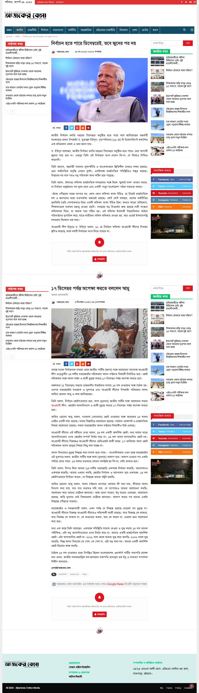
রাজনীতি (32, 30)
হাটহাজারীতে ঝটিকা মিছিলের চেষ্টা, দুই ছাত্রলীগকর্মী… (175, 60)
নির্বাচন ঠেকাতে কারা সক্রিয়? (179, 70)
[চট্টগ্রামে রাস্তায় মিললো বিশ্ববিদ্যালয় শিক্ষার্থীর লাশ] (157, 112)
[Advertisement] (131, 15)
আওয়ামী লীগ (63, 574)
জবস (155, 30)
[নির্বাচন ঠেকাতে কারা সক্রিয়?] (157, 74)
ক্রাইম (145, 30)
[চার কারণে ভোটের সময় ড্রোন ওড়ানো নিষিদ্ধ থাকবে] (157, 125)
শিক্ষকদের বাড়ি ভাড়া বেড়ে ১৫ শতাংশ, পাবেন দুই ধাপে (178, 85)
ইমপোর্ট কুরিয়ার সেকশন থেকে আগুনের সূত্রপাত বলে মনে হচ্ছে (178, 99)
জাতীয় (19, 30)
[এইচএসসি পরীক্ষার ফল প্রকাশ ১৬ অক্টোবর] (157, 151)
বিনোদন (124, 30)
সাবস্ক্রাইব (101, 259)
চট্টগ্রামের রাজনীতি (105, 30)
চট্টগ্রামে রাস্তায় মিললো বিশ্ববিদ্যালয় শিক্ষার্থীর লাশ (178, 110)
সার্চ (188, 43)
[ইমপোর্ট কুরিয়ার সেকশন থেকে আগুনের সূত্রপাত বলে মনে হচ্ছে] (157, 100)
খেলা (134, 30)
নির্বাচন (44, 30)
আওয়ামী (56, 406)
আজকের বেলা (74, 574)
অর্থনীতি (72, 30)
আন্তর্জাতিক (86, 30)
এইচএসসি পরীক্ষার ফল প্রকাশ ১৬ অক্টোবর (177, 149)
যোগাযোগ (60, 2)
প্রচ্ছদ (9, 30)
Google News (115, 584)
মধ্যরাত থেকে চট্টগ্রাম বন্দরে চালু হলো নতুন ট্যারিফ (179, 136)
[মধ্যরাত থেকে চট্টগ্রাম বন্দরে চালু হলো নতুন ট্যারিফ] (157, 138)
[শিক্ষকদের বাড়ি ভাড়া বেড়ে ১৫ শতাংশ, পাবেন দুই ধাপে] (157, 87)
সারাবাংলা (58, 30)
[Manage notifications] (191, 686)
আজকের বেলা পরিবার (45, 2)
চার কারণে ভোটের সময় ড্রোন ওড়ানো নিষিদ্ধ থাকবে (178, 123)
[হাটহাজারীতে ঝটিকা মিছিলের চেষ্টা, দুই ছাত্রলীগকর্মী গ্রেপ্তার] (157, 61)
